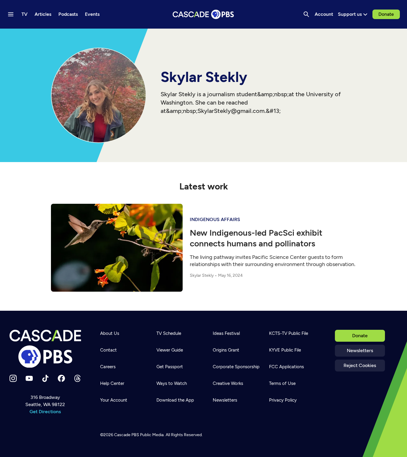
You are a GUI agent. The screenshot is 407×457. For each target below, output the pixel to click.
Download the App (175, 400)
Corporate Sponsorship (236, 366)
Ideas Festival (226, 333)
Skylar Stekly (202, 275)
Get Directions (45, 411)
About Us (109, 333)
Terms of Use (282, 383)
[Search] (306, 14)
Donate (386, 14)
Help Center (112, 383)
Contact (108, 350)
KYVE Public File (285, 350)
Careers (108, 366)
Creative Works (228, 383)
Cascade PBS (126, 434)
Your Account (113, 400)
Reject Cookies (360, 365)
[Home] (45, 349)
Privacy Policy (283, 400)
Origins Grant (226, 350)
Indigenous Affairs (215, 219)
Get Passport (169, 366)
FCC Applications (286, 366)
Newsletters (360, 350)
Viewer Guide (169, 350)
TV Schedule (168, 333)
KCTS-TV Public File (288, 333)
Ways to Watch (171, 383)
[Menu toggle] (10, 14)
